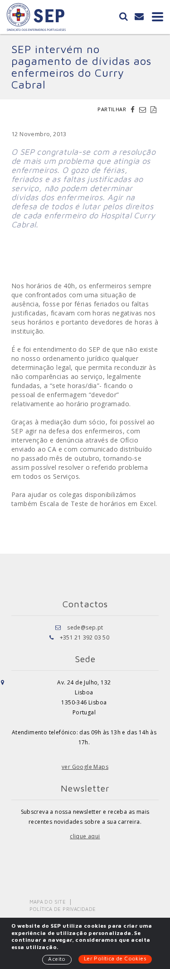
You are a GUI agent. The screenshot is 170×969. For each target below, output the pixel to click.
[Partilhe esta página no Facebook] (134, 109)
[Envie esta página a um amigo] (143, 109)
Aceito (56, 958)
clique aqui (85, 836)
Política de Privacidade (62, 909)
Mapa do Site (47, 902)
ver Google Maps (85, 767)
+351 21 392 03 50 (85, 637)
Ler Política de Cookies (115, 958)
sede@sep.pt (85, 627)
